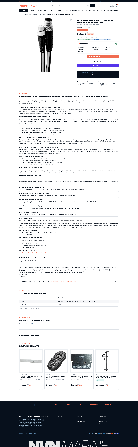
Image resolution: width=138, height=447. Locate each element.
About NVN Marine (94, 1)
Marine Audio (61, 10)
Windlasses (81, 10)
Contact (79, 419)
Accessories (42, 14)
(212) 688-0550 (83, 1)
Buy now (97, 61)
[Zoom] (71, 19)
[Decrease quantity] (78, 56)
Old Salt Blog (58, 416)
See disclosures (96, 37)
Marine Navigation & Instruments (30, 14)
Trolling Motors (44, 10)
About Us (79, 416)
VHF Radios (54, 10)
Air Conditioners (90, 10)
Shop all (24, 10)
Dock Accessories (101, 10)
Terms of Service (103, 421)
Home (20, 14)
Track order (105, 1)
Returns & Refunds (103, 419)
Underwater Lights (112, 10)
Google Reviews (81, 421)
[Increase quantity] (84, 56)
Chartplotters (35, 10)
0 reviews (88, 27)
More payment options (98, 69)
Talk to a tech (115, 1)
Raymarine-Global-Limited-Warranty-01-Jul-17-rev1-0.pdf (36, 253)
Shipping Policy (102, 416)
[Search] (92, 5)
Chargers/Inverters (71, 10)
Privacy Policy (102, 423)
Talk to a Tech (58, 419)
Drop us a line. (35, 323)
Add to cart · (97, 56)
